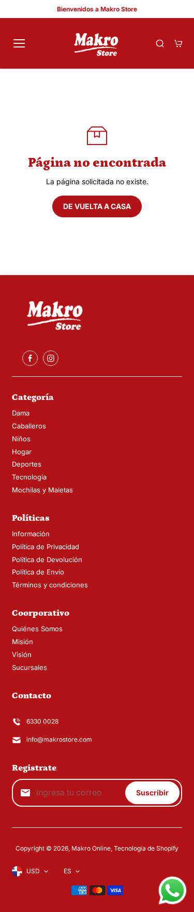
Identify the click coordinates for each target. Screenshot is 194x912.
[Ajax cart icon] (178, 43)
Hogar (22, 451)
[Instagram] (50, 358)
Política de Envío (38, 572)
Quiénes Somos (37, 629)
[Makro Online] (97, 43)
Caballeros (29, 426)
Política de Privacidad (45, 546)
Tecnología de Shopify (146, 848)
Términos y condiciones (50, 585)
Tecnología (29, 477)
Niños (21, 439)
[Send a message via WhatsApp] (172, 890)
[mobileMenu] (19, 43)
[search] (160, 43)
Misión (22, 641)
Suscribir (152, 792)
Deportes (26, 464)
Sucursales (29, 667)
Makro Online (91, 848)
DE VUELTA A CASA (97, 206)
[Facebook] (30, 358)
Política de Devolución (47, 559)
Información (31, 534)
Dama (20, 413)
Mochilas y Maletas (42, 490)
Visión (22, 654)
